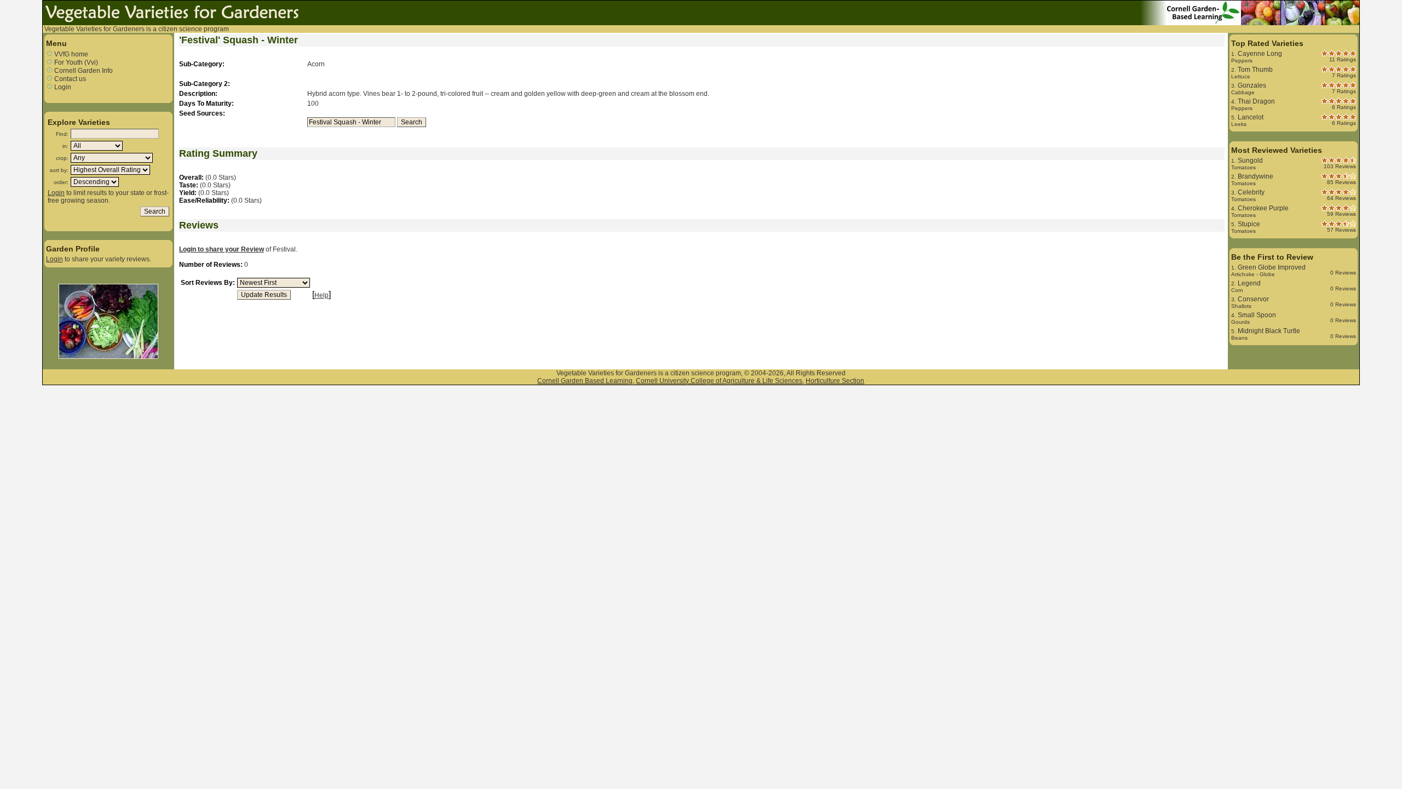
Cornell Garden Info (83, 71)
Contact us (69, 79)
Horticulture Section (835, 381)
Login (62, 87)
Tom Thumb (1255, 69)
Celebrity (1251, 192)
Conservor (1253, 299)
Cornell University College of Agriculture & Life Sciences (719, 381)
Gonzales (1252, 85)
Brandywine (1255, 176)
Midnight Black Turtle (1269, 331)
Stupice (1249, 224)
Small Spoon (1257, 315)
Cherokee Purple (1263, 208)
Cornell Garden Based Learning (585, 381)
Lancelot (1250, 117)
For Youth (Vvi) (75, 62)
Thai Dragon (1256, 101)
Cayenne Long (1260, 54)
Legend (1249, 283)
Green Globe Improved (1272, 267)
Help (321, 295)
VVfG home (70, 54)
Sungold (1250, 160)
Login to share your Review (221, 249)
